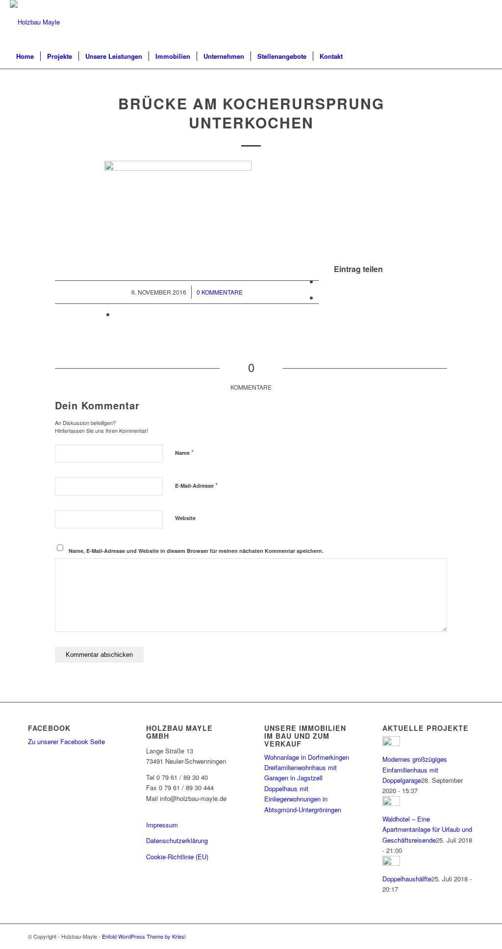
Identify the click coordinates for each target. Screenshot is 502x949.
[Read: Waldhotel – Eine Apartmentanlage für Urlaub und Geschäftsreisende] (391, 803)
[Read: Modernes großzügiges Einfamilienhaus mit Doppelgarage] (391, 743)
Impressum (162, 824)
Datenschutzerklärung (177, 840)
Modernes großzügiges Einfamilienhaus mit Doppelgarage (414, 769)
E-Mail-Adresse (196, 485)
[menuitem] (25, 56)
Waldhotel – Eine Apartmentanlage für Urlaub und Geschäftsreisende (427, 829)
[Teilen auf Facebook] (322, 281)
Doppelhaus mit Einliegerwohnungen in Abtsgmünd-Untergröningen (302, 799)
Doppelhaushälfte (406, 878)
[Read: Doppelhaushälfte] (391, 863)
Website (185, 518)
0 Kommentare (220, 292)
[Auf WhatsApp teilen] (322, 297)
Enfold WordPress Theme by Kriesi (143, 936)
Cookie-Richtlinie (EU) (177, 856)
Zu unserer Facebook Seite (66, 741)
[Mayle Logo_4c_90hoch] (35, 22)
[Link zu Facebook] (484, 22)
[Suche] (485, 56)
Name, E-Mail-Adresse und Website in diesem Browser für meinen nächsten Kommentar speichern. (196, 550)
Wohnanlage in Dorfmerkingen (306, 757)
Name (184, 452)
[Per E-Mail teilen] (118, 314)
